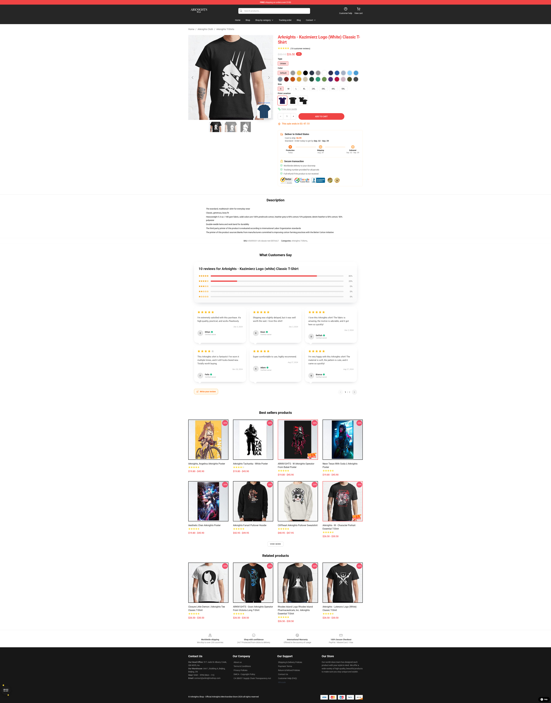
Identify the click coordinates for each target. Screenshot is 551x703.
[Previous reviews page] (340, 392)
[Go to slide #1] (216, 127)
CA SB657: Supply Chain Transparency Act (252, 678)
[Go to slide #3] (246, 127)
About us (238, 662)
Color (280, 68)
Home (191, 29)
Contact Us (283, 674)
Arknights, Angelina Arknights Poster (206, 463)
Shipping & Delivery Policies (290, 662)
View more (275, 544)
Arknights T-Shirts (225, 29)
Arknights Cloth (205, 29)
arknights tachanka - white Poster (250, 463)
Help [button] (546, 699)
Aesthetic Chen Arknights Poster (204, 525)
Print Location (284, 93)
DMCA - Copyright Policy (244, 674)
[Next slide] (269, 78)
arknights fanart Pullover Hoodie (249, 525)
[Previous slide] (193, 78)
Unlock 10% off (5, 690)
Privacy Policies (240, 670)
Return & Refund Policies (289, 670)
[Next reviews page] (354, 392)
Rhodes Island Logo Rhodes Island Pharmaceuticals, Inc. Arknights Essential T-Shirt (295, 610)
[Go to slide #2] (231, 127)
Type (280, 59)
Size (280, 84)
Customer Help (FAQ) (287, 678)
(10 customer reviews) (300, 48)
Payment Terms (285, 666)
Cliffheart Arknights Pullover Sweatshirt (298, 525)
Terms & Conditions (242, 666)
